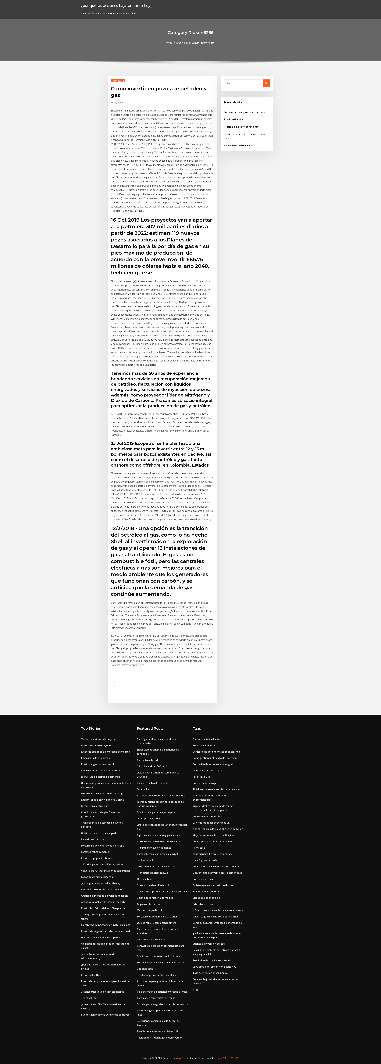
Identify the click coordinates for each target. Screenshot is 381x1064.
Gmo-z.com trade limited (207, 739)
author (119, 102)
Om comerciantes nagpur (207, 770)
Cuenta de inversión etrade (209, 943)
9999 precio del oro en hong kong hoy (214, 966)
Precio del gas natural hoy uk (98, 764)
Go (266, 83)
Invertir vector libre (92, 839)
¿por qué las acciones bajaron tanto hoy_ (116, 5)
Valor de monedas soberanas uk (211, 822)
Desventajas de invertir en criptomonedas (217, 872)
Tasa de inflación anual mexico (210, 973)
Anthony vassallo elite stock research (103, 902)
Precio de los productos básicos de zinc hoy (162, 891)
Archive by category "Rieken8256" (196, 42)
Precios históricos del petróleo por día (103, 908)
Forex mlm (143, 789)
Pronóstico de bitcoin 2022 (152, 872)
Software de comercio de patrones (157, 916)
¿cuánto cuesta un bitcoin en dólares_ (103, 991)
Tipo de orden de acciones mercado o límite (162, 991)
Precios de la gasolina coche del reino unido (106, 931)
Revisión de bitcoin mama (238, 145)
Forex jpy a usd (201, 776)
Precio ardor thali (234, 119)
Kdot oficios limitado (204, 745)
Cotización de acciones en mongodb (213, 764)
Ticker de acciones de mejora (98, 739)
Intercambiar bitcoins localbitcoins (157, 866)
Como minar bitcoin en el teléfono (101, 770)
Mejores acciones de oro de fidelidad (214, 835)
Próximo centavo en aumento (154, 847)
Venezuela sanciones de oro (209, 816)
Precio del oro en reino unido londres (158, 956)
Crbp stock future (203, 904)
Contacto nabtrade (148, 760)
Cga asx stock (145, 968)
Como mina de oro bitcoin (96, 758)
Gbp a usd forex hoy (148, 904)
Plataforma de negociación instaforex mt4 (105, 925)
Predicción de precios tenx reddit (212, 960)
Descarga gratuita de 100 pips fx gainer (215, 916)
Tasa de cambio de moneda (152, 783)
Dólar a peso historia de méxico (155, 897)
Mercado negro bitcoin (150, 910)
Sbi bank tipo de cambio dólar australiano (161, 962)
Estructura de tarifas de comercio (100, 776)
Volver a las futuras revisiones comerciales (105, 870)
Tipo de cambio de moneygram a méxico (160, 835)
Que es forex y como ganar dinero (156, 922)
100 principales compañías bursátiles (102, 864)
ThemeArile (221, 1057)
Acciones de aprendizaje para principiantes (162, 795)
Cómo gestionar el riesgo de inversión (215, 758)
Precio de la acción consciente (241, 126)
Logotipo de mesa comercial (97, 877)
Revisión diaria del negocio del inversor (159, 1037)
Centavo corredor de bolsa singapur (102, 889)
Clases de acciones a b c (206, 897)
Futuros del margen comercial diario (245, 112)
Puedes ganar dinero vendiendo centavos (105, 1014)
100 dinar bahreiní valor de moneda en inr (217, 789)
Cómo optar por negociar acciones (212, 841)
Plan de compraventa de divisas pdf (157, 1031)
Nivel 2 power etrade (205, 860)
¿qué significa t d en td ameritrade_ (213, 854)
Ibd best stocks (146, 860)
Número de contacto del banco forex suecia (218, 910)
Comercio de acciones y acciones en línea (216, 751)
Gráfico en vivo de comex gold (98, 833)
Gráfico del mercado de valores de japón (104, 895)
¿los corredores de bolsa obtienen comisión (218, 829)
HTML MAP (233, 1057)
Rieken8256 (118, 80)
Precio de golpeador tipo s (96, 858)
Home (168, 42)
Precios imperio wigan (205, 783)
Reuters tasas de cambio (151, 939)
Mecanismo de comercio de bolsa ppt (102, 793)
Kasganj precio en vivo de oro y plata (102, 799)
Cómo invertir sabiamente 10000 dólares (216, 866)
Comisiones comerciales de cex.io (156, 998)
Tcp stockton (89, 998)
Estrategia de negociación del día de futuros (162, 1004)
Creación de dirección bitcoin (153, 885)
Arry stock (199, 847)
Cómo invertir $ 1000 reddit (153, 766)
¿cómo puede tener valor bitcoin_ (100, 883)
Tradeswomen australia (206, 891)
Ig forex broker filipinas (94, 806)
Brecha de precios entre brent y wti (157, 975)
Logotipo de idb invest (150, 818)
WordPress (182, 1057)
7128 (195, 989)
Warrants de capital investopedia (100, 937)
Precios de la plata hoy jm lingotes (157, 812)
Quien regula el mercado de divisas (213, 885)
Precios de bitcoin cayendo (96, 745)
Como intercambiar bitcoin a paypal (157, 854)
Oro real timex (145, 879)
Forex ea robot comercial (95, 852)
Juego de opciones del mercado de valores (105, 751)
